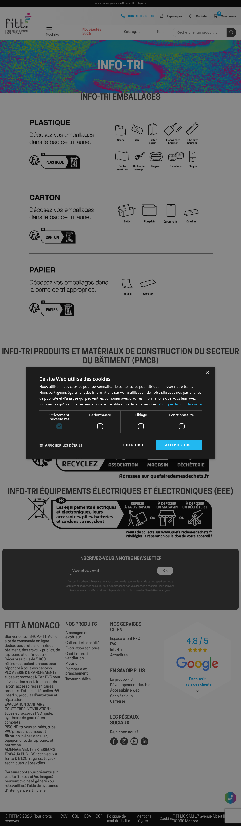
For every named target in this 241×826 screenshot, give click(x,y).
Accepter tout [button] (179, 445)
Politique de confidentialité (180, 404)
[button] (60, 445)
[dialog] (120, 413)
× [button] (207, 373)
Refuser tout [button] (131, 445)
